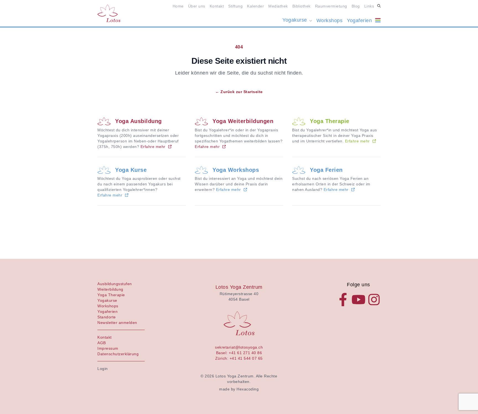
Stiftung (235, 6)
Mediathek (278, 6)
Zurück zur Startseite (239, 92)
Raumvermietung (331, 6)
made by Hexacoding (239, 389)
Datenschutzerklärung (118, 354)
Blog (356, 6)
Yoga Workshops (235, 170)
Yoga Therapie (329, 121)
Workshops (329, 20)
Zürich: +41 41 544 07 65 (239, 358)
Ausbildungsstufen (114, 284)
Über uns (196, 6)
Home (178, 6)
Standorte (106, 317)
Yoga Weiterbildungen (242, 121)
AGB (101, 343)
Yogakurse (294, 20)
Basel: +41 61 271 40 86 (239, 353)
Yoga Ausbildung (138, 121)
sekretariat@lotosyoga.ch (239, 347)
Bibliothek (301, 6)
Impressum (107, 348)
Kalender (255, 6)
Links (369, 6)
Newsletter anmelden (117, 322)
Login (102, 368)
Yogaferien (359, 20)
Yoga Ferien (326, 170)
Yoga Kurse (131, 170)
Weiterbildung (110, 289)
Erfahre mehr (153, 146)
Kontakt (217, 6)
